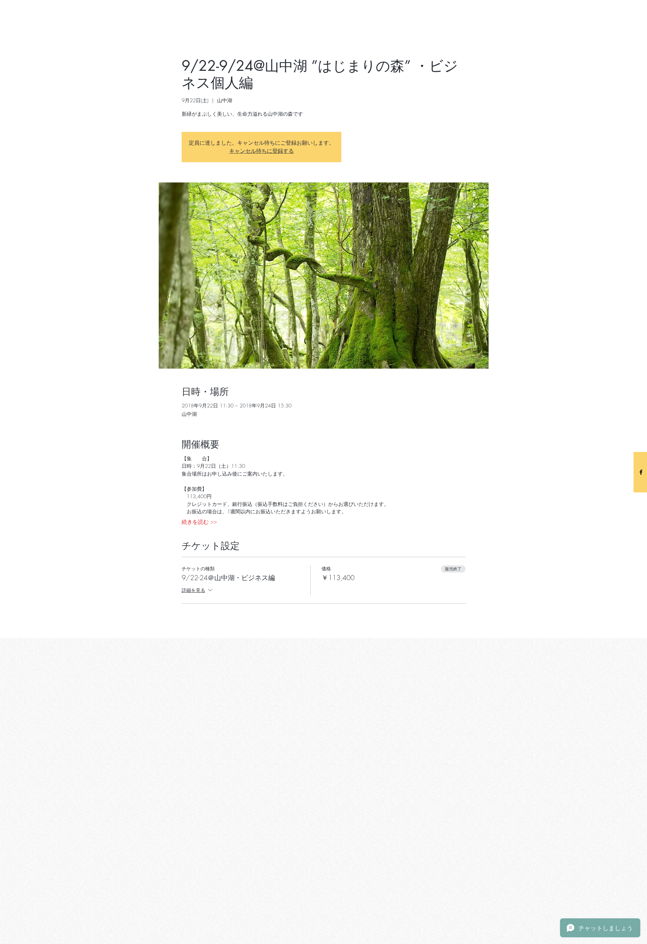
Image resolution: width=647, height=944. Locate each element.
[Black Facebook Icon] (641, 472)
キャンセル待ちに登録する (261, 150)
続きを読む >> (199, 521)
